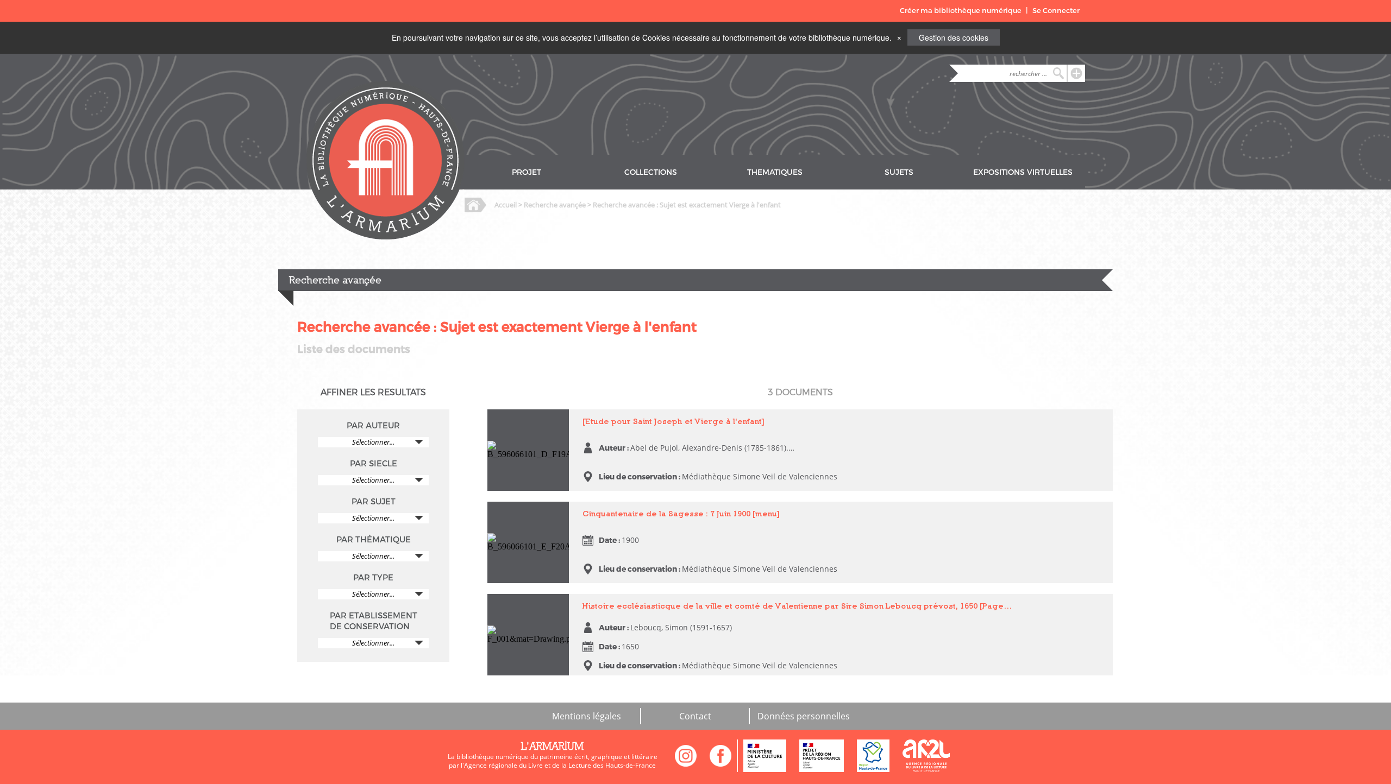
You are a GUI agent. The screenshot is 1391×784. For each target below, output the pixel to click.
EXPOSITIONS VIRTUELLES (1023, 172)
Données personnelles (803, 716)
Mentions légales (586, 716)
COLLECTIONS (650, 172)
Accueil (505, 205)
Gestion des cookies (953, 37)
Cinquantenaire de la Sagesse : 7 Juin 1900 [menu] (524, 516)
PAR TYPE (373, 577)
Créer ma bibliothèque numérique (961, 10)
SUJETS (899, 172)
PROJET (526, 172)
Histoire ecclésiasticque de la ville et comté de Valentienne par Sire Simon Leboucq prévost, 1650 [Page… (797, 605)
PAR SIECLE (373, 463)
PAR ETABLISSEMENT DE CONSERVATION (373, 621)
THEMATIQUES (775, 172)
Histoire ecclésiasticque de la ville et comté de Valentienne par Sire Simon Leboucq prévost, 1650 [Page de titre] (527, 623)
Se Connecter (1056, 10)
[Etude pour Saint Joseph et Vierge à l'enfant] (518, 423)
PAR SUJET (374, 501)
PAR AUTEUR (373, 425)
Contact (695, 716)
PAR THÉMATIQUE (373, 539)
